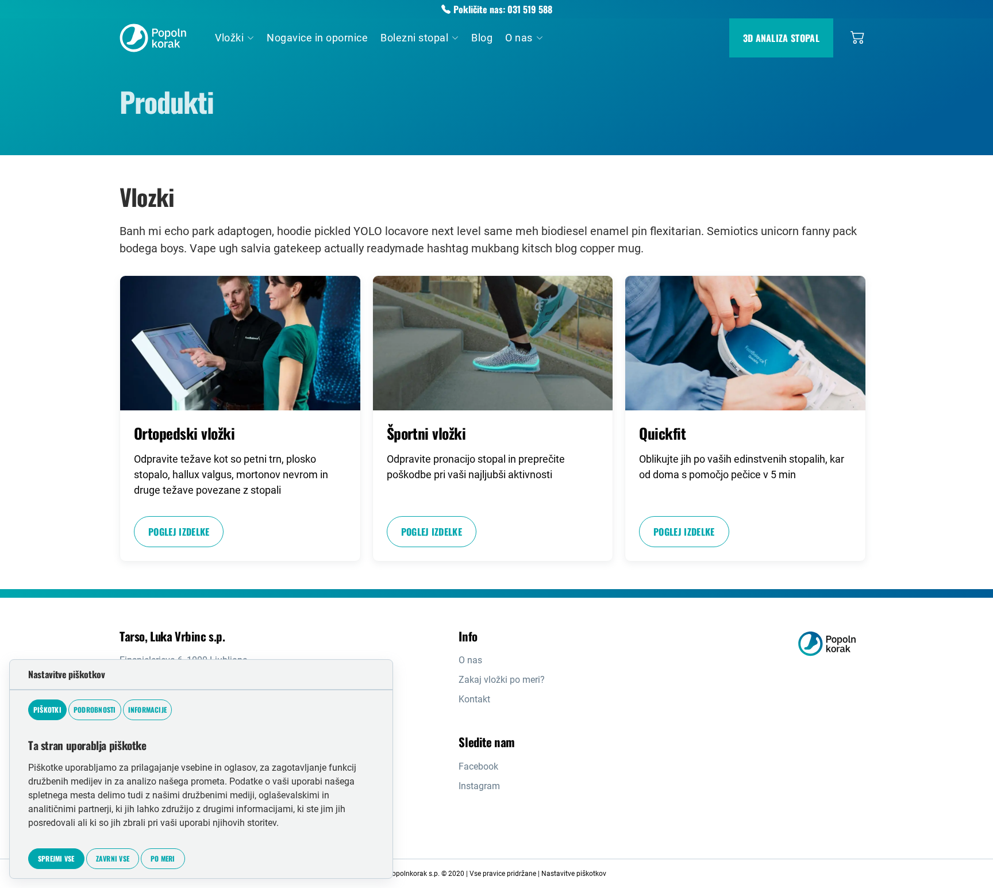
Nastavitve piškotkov (573, 874)
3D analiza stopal (781, 38)
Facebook (478, 766)
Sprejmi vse (56, 858)
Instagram (479, 786)
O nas (470, 660)
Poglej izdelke (178, 532)
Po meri (163, 858)
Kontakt (474, 699)
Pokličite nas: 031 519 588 (502, 9)
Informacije (147, 709)
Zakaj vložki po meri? (502, 679)
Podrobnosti (95, 709)
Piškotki (47, 709)
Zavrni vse (112, 858)
